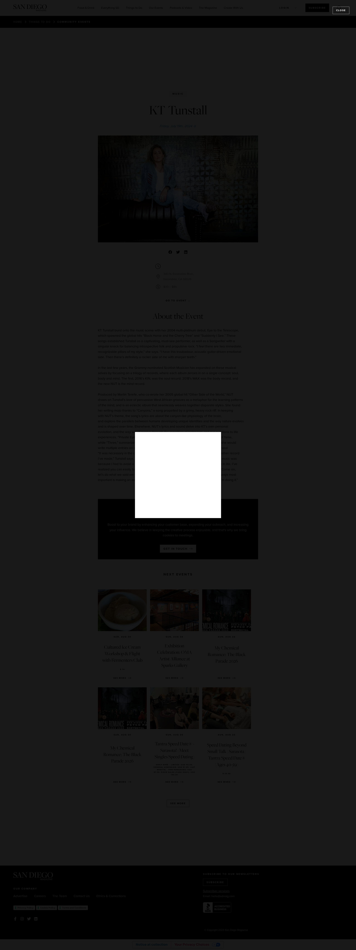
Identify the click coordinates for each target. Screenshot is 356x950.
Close (341, 10)
